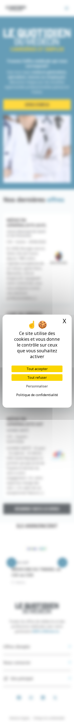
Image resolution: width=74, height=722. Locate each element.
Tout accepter (37, 369)
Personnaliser (37, 386)
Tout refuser (37, 377)
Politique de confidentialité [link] (37, 395)
